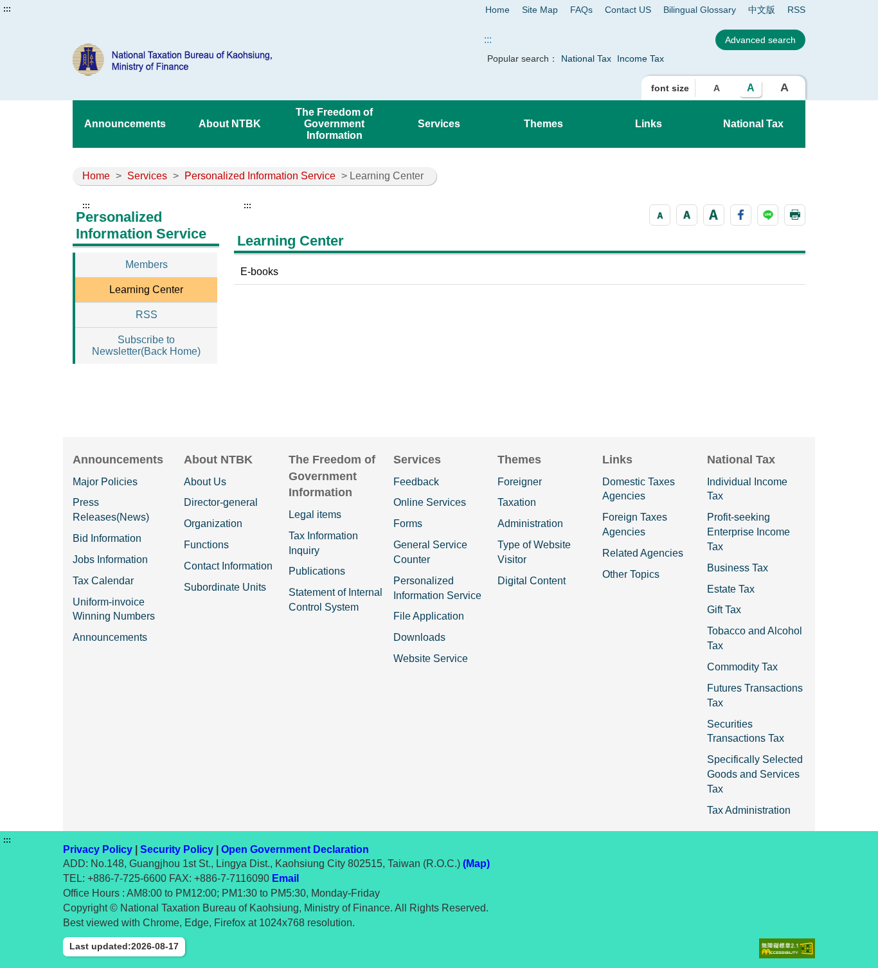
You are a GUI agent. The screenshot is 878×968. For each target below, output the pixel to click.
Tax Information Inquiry (323, 543)
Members (146, 264)
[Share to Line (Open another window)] (767, 215)
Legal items (315, 514)
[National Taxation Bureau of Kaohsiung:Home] (219, 60)
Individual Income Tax (747, 489)
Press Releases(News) (111, 510)
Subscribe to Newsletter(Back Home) (146, 345)
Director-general (221, 502)
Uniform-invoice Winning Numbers (114, 609)
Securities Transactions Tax (745, 731)
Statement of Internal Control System (335, 600)
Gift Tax (724, 609)
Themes (543, 123)
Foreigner (519, 481)
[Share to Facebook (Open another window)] (740, 215)
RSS (796, 9)
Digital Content (531, 580)
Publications (317, 571)
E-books (259, 271)
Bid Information (107, 538)
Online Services (429, 502)
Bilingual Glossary (699, 9)
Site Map (540, 9)
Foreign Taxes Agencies (634, 524)
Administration (530, 523)
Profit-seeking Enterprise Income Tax (748, 532)
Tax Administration (749, 810)
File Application (428, 616)
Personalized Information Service (260, 175)
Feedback (416, 481)
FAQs (581, 9)
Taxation (516, 502)
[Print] (794, 215)
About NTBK (230, 123)
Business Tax (737, 567)
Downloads (419, 637)
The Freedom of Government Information (334, 124)
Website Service (430, 658)
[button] (659, 215)
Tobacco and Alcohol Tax (754, 638)
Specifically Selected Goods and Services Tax (755, 774)
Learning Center (146, 289)
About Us (205, 481)
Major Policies (105, 481)
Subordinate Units (225, 587)
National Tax (586, 58)
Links (648, 123)
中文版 (761, 9)
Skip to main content (48, 8)
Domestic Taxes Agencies (638, 489)
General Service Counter (430, 552)
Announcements (125, 123)
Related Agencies (642, 553)
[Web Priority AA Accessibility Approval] (787, 948)
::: (7, 8)
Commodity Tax (742, 666)
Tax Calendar (103, 580)
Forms (407, 523)
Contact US (628, 9)
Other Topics (630, 574)
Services (439, 123)
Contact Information (228, 565)
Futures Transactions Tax (755, 695)
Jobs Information (110, 559)
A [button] (716, 88)
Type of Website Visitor (534, 552)
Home (497, 9)
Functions (206, 544)
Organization (213, 523)
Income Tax (640, 58)
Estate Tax (731, 589)
